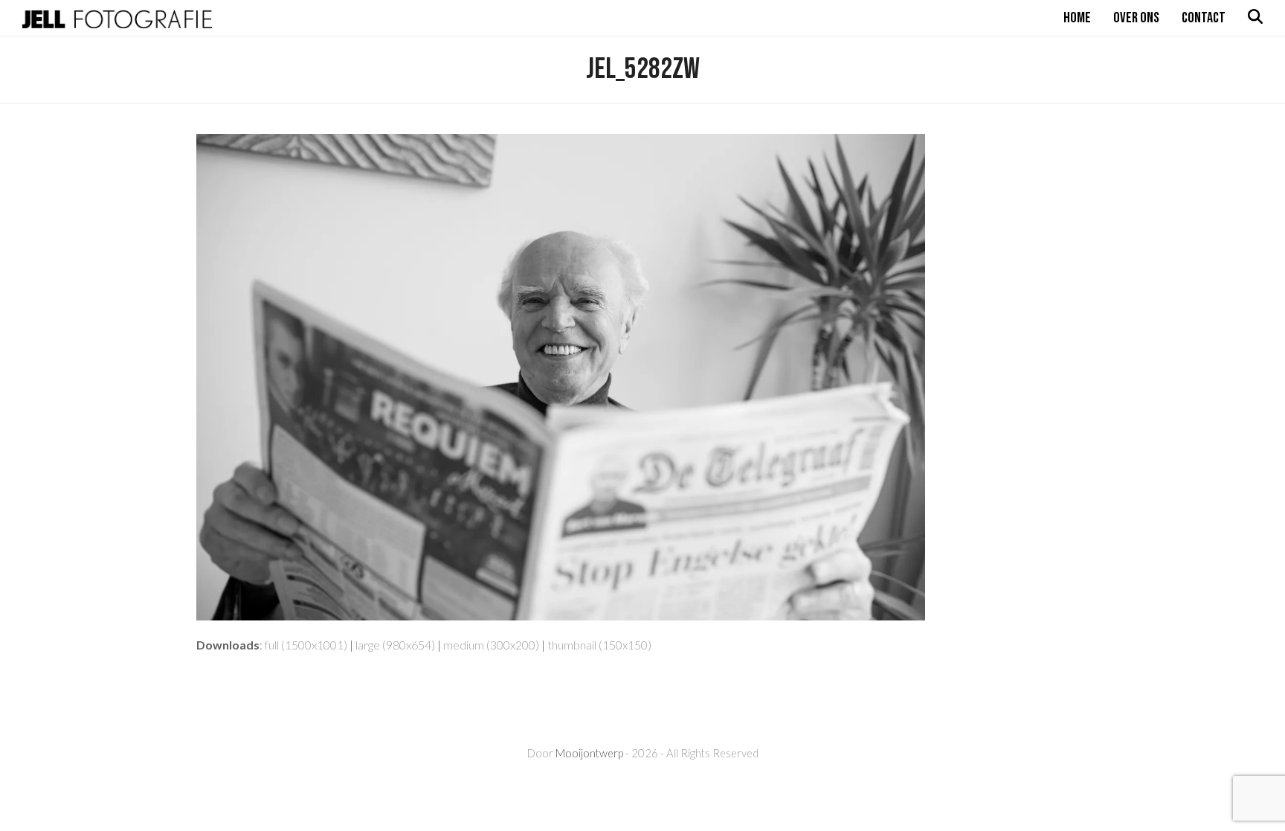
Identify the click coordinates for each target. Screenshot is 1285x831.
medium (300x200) (491, 645)
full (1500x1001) (306, 645)
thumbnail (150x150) (599, 645)
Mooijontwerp (589, 753)
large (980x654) (395, 645)
